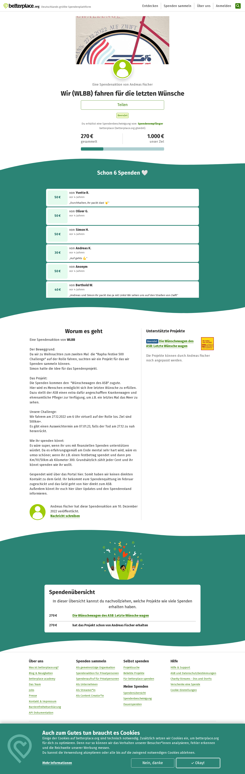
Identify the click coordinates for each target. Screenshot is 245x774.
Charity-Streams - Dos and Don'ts (191, 678)
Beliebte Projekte (133, 673)
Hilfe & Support (180, 667)
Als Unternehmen (87, 684)
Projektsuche (131, 667)
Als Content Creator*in (90, 695)
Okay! (199, 763)
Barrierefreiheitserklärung (45, 706)
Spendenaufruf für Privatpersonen (97, 678)
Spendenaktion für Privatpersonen (97, 673)
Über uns (203, 6)
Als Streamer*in (85, 690)
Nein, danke (152, 763)
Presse (33, 695)
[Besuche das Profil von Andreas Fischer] (122, 69)
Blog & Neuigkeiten (41, 673)
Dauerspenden (132, 704)
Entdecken (150, 6)
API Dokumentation (41, 712)
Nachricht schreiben (65, 516)
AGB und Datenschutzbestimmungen (193, 673)
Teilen (122, 104)
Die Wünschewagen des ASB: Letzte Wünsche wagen (110, 616)
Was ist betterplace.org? (44, 667)
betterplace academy (42, 678)
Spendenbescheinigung (137, 698)
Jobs (31, 690)
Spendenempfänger (150, 123)
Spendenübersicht (134, 693)
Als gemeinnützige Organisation (95, 667)
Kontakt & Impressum (42, 701)
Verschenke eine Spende (185, 684)
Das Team (35, 684)
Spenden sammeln (177, 6)
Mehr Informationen (57, 763)
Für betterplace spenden (138, 678)
